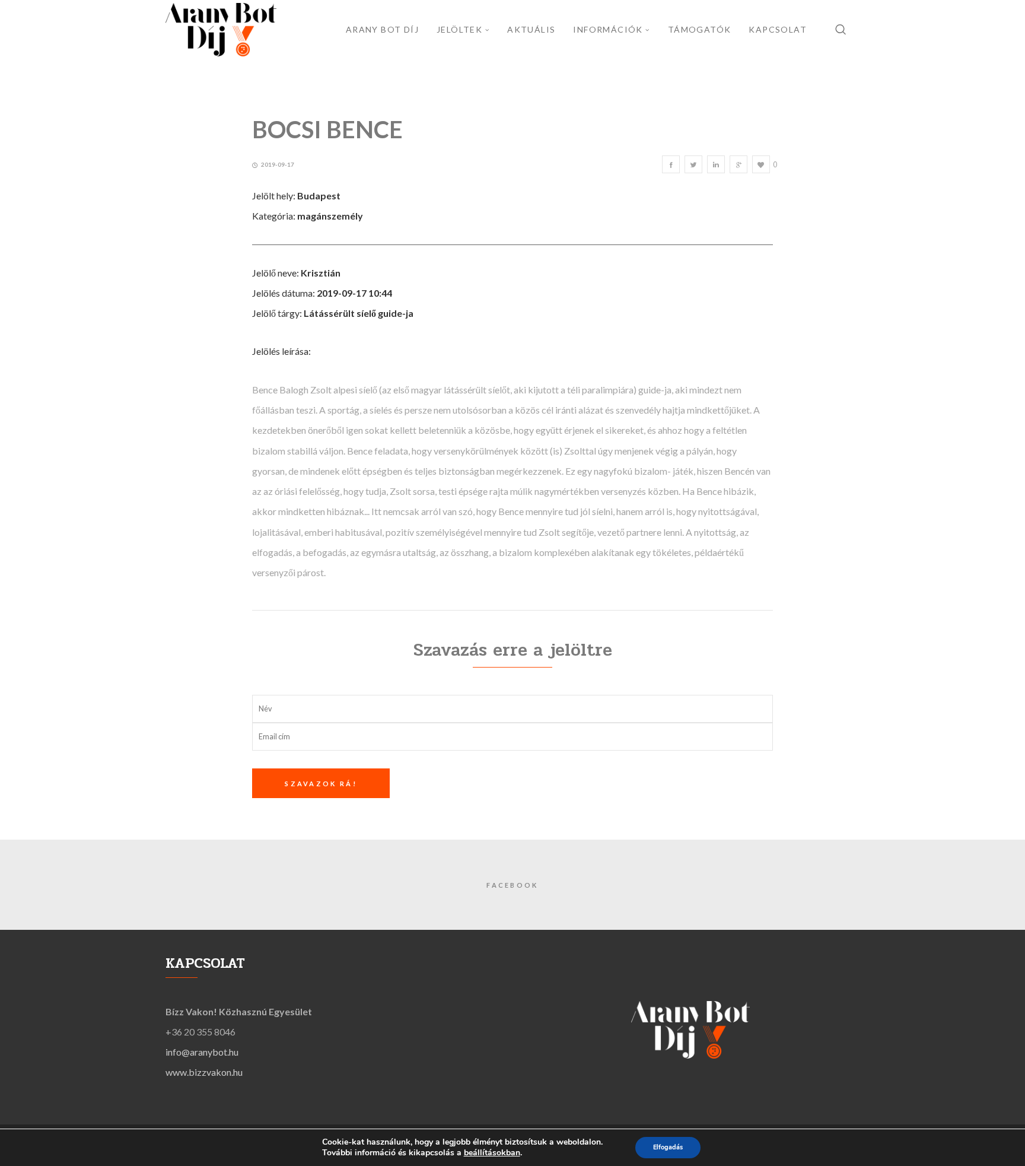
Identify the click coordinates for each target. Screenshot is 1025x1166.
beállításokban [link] (492, 1152)
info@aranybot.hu (201, 1051)
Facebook (512, 885)
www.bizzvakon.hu (204, 1072)
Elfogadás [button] (668, 1147)
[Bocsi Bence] (671, 164)
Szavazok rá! (321, 783)
